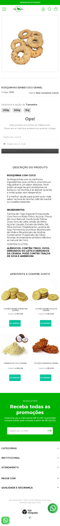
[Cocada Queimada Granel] (45, 357)
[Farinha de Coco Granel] (14, 357)
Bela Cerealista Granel (47, 93)
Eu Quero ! (15, 323)
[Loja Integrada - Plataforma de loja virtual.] (30, 511)
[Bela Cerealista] (18, 9)
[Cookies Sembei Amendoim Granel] (14, 303)
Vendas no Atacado (30, 2)
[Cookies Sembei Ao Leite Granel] (45, 303)
